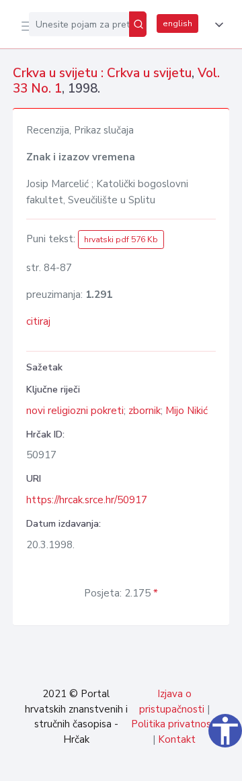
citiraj (38, 321)
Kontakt (177, 739)
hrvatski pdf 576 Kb (121, 239)
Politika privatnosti (174, 724)
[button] (216, 25)
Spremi (129, 764)
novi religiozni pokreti (75, 410)
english (177, 23)
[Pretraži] (138, 24)
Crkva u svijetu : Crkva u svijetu (102, 73)
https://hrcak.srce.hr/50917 (86, 500)
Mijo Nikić (186, 410)
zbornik (144, 410)
